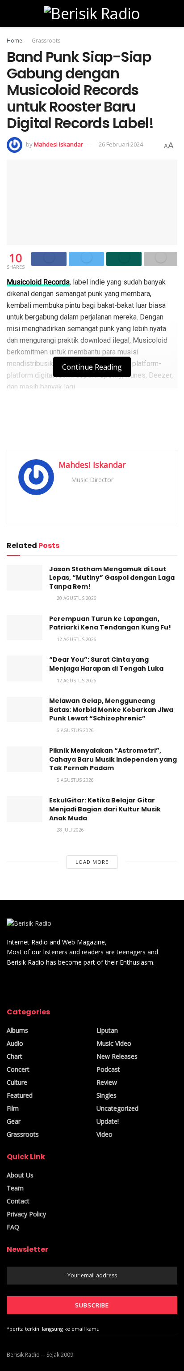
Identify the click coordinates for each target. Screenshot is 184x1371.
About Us (20, 1175)
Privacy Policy (26, 1214)
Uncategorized (117, 1108)
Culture (17, 1082)
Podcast (108, 1069)
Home (14, 40)
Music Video (113, 1043)
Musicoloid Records (38, 282)
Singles (106, 1095)
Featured (20, 1095)
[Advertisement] (92, 422)
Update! (107, 1121)
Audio (15, 1043)
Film (13, 1108)
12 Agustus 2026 (75, 639)
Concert (18, 1069)
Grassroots (46, 40)
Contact (18, 1201)
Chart (14, 1056)
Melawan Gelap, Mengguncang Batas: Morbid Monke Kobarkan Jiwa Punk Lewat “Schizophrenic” (111, 709)
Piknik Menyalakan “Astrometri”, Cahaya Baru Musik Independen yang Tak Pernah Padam (113, 759)
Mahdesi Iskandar (58, 144)
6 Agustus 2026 (74, 730)
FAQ (13, 1227)
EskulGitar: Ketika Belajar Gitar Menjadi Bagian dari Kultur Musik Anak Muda (105, 809)
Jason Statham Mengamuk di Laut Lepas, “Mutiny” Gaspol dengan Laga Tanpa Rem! (112, 578)
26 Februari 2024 (121, 144)
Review (106, 1082)
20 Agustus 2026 (75, 598)
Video (104, 1134)
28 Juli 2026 (69, 830)
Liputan (107, 1030)
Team (15, 1188)
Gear (14, 1121)
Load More (92, 861)
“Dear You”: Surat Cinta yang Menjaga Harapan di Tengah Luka (106, 664)
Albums (17, 1030)
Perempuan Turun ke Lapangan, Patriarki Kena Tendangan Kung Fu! (110, 623)
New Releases (117, 1056)
